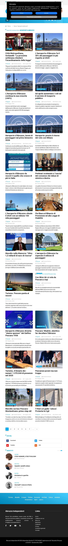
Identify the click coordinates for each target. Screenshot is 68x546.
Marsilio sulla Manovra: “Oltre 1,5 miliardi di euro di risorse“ (18, 254)
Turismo (39, 48)
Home (9, 26)
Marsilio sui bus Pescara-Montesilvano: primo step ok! (18, 410)
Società (39, 366)
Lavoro (41, 499)
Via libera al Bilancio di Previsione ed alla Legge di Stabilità (47, 215)
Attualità (39, 404)
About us (37, 520)
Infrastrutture (11, 89)
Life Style (17, 463)
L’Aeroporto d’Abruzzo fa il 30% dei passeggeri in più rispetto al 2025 (47, 55)
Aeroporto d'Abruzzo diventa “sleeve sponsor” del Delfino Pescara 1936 (18, 333)
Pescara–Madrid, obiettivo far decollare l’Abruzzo (47, 332)
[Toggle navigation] (7, 20)
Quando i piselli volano (22, 466)
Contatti (37, 530)
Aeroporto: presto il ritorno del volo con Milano (47, 136)
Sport (8, 326)
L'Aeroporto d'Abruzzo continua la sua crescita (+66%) (16, 95)
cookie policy (37, 10)
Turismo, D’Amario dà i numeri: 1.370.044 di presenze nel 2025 (19, 373)
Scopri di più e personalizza (34, 16)
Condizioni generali (40, 528)
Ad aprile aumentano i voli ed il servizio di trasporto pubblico (48, 95)
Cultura (16, 454)
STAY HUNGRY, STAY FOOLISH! (25, 456)
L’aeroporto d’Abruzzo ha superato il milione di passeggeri (46, 255)
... (33, 429)
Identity (10, 450)
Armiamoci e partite (21, 475)
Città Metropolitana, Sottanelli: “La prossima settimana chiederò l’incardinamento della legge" (18, 56)
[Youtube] (52, 20)
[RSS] (55, 20)
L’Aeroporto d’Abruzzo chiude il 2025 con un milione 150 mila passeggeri (18, 215)
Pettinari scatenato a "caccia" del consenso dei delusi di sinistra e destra (48, 175)
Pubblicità (37, 524)
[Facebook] (46, 20)
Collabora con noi (39, 518)
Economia (37, 497)
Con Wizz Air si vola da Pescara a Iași (45, 278)
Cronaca (23, 497)
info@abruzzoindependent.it (12, 522)
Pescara (8, 63)
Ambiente (57, 497)
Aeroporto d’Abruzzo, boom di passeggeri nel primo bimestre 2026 (19, 137)
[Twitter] (49, 20)
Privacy (37, 526)
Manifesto (38, 522)
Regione (38, 61)
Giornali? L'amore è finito (23, 485)
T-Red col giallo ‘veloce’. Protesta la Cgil (46, 410)
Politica (9, 48)
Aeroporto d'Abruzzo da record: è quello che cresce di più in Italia (18, 175)
